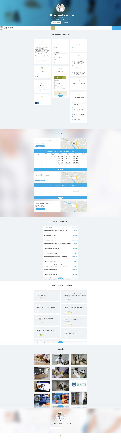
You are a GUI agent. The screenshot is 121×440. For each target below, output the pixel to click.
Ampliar (74, 143)
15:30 (62, 162)
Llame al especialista (41, 146)
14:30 (69, 166)
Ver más (60, 95)
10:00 (51, 158)
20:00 (74, 190)
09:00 (51, 156)
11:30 (62, 158)
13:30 (69, 164)
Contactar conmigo (65, 22)
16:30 (62, 164)
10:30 (54, 158)
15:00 (59, 162)
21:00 (77, 190)
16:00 (59, 164)
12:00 (59, 160)
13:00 (66, 164)
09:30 (54, 156)
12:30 (62, 160)
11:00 (59, 158)
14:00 (66, 166)
